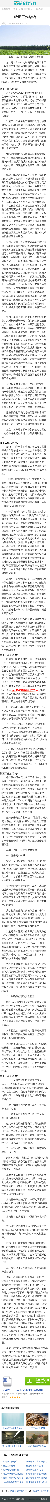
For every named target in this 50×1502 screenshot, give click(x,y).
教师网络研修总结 (11, 1470)
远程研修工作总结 (34, 1470)
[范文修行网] (25, 3)
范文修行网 (20, 1499)
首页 (15, 9)
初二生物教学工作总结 (13, 1474)
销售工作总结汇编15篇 (13, 1478)
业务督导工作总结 (34, 1466)
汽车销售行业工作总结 (36, 1461)
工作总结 (38, 9)
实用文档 (25, 9)
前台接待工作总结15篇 (36, 1478)
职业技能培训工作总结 (36, 1482)
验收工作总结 (9, 1466)
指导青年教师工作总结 (36, 1474)
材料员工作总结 (10, 1461)
